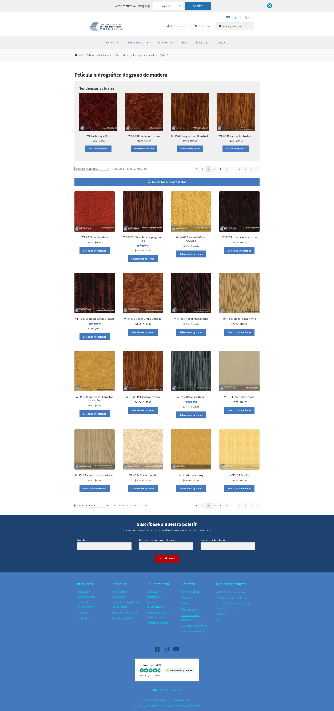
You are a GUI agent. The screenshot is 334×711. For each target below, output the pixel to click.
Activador (82, 612)
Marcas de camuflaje (193, 631)
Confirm (198, 6)
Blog (184, 42)
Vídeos (185, 603)
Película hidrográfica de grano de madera (136, 55)
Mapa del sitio (181, 700)
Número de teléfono (213, 540)
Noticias (186, 597)
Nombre (82, 540)
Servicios (163, 42)
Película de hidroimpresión (100, 55)
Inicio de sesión (179, 26)
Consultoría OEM (122, 618)
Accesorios (83, 618)
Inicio (81, 55)
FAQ (218, 619)
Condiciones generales (155, 700)
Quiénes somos (190, 591)
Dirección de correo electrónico (157, 540)
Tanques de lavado (157, 622)
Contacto (222, 42)
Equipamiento (135, 42)
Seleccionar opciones (98, 148)
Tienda (110, 42)
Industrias (202, 42)
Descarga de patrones (194, 625)
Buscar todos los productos (169, 182)
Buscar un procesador (124, 612)
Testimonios (188, 609)
